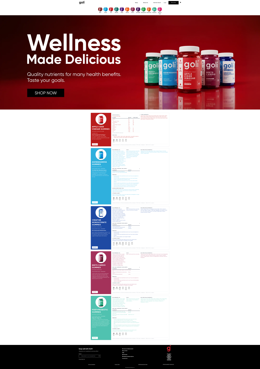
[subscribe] (99, 356)
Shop (136, 2)
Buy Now (95, 144)
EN (165, 2)
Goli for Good (157, 2)
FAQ (123, 352)
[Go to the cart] (180, 3)
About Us (145, 2)
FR (166, 2)
